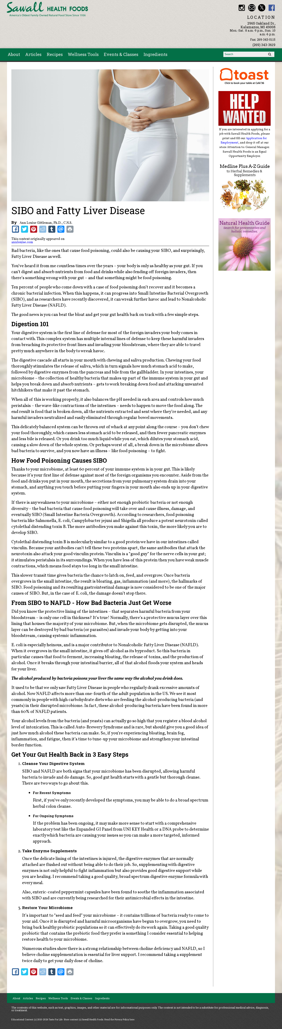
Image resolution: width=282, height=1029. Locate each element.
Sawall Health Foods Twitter (261, 7)
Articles (33, 54)
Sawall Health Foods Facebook (271, 7)
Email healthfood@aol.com (251, 7)
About (14, 54)
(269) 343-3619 (263, 45)
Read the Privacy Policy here (119, 1019)
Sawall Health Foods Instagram (241, 7)
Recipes (55, 54)
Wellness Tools (83, 54)
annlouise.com (22, 242)
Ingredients (155, 54)
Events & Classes (121, 54)
